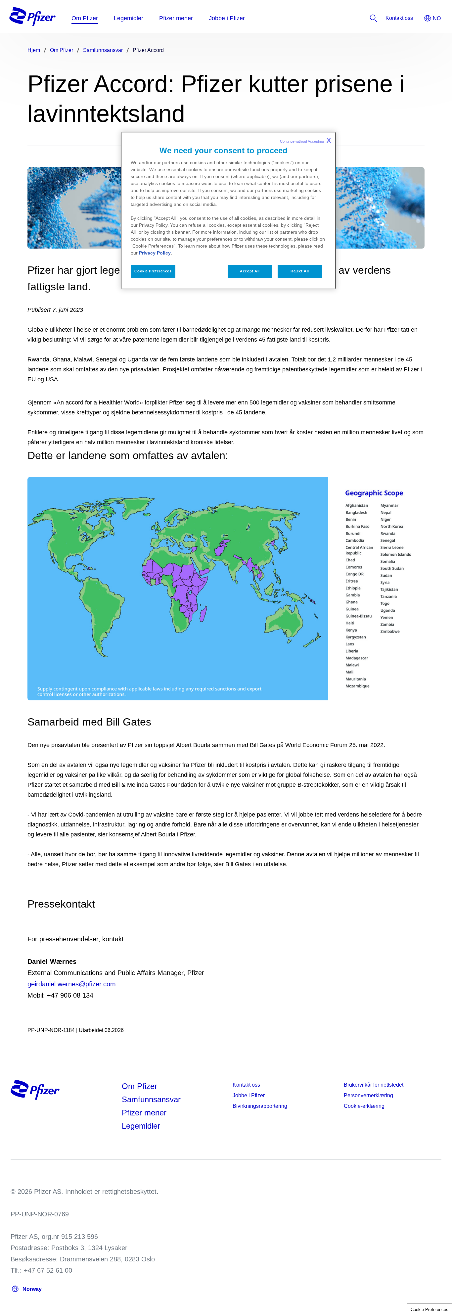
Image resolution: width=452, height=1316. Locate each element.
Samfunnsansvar (151, 1099)
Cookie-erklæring (364, 1106)
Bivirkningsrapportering (260, 1106)
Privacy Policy (155, 253)
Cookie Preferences (429, 1309)
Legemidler (141, 1125)
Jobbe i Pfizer (249, 1095)
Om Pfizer (139, 1086)
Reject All (300, 271)
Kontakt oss (246, 1085)
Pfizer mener (144, 1112)
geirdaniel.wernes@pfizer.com (71, 984)
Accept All (250, 271)
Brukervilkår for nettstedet (373, 1085)
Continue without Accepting (305, 140)
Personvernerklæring (368, 1095)
